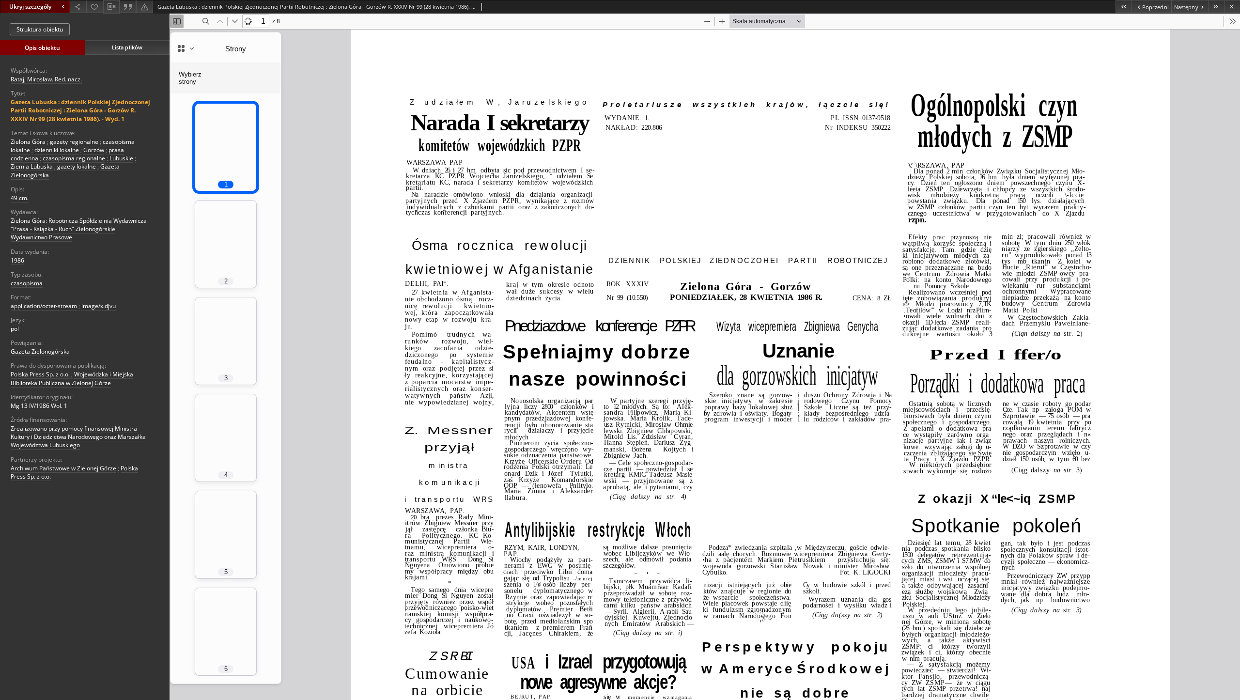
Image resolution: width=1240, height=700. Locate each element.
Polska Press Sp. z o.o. (40, 374)
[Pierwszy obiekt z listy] (1124, 6)
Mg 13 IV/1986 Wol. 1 (39, 406)
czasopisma (27, 283)
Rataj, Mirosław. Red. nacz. (46, 79)
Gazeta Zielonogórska (40, 351)
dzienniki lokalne (56, 150)
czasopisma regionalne (74, 158)
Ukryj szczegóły (30, 6)
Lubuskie (121, 158)
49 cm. (20, 198)
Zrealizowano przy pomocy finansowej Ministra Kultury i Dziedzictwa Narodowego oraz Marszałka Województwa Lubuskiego (78, 436)
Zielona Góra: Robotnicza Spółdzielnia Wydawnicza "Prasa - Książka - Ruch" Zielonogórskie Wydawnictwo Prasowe (79, 229)
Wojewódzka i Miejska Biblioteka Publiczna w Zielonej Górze (72, 378)
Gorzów (93, 150)
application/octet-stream (44, 306)
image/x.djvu (98, 306)
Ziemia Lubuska (32, 166)
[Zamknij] (1232, 6)
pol (15, 329)
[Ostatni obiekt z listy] (1216, 6)
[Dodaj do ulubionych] (94, 6)
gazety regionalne (74, 142)
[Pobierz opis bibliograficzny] (111, 7)
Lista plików (127, 47)
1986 (17, 260)
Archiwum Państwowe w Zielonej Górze (63, 468)
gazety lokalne (76, 166)
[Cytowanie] (128, 6)
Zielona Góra (28, 142)
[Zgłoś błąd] (144, 6)
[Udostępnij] (78, 6)
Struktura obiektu (39, 29)
